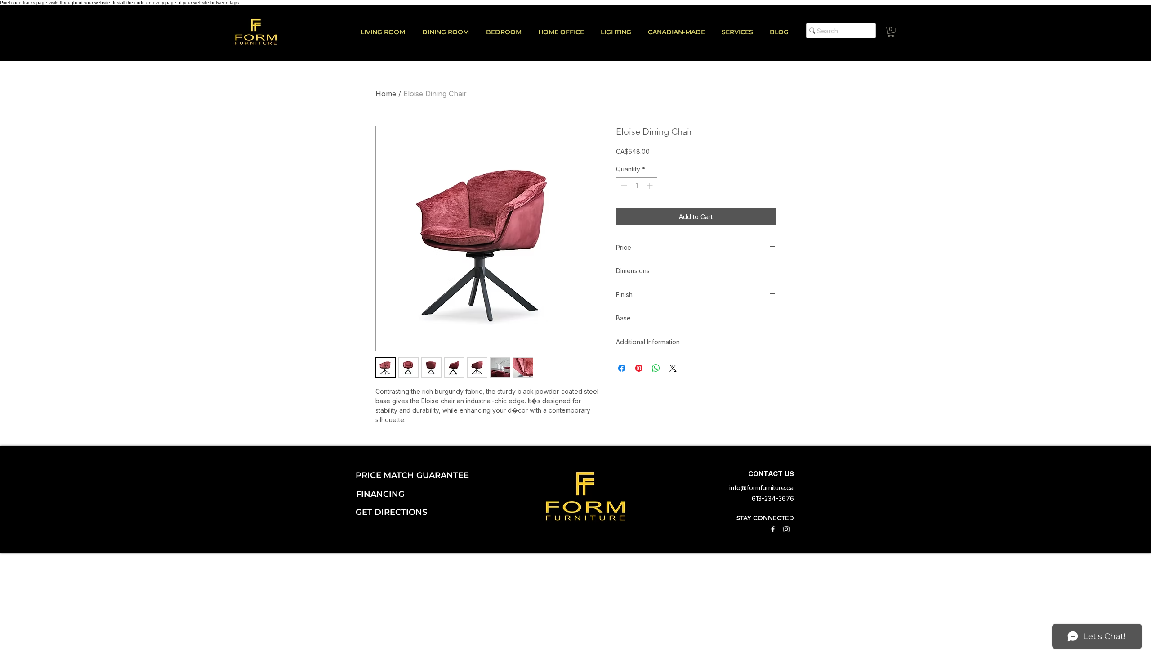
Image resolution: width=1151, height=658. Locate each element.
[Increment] (650, 186)
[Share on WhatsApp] (656, 368)
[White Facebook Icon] (773, 529)
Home (385, 93)
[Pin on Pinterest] (638, 368)
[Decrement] (623, 186)
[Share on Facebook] (621, 368)
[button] (741, 32)
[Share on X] (673, 368)
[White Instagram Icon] (786, 529)
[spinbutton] (637, 186)
